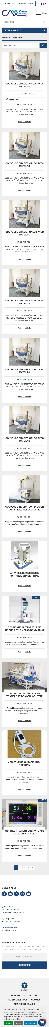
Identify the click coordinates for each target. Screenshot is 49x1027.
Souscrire (24, 965)
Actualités (30, 996)
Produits (15, 996)
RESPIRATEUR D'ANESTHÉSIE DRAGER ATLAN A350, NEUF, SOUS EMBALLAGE (24, 630)
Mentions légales (24, 1004)
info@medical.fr (9, 930)
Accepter (9, 1023)
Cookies (36, 1000)
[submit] (44, 22)
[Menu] (38, 13)
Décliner (18, 1023)
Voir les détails (24, 122)
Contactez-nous (18, 1000)
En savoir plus (30, 1023)
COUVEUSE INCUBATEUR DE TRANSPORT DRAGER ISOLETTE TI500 (24, 696)
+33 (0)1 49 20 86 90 (11, 921)
